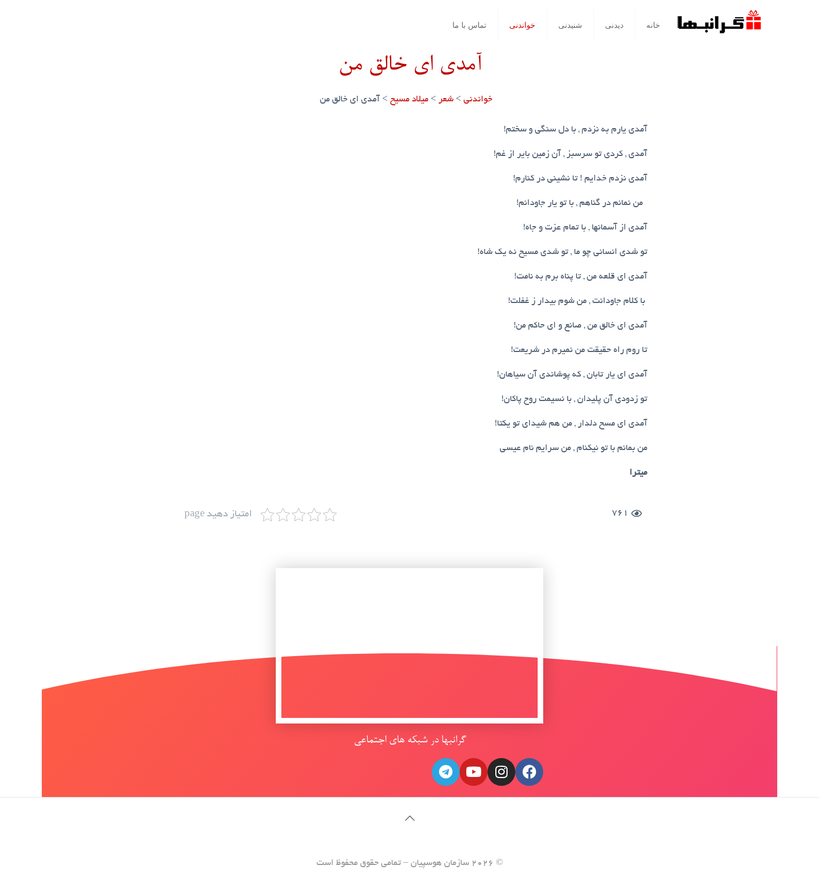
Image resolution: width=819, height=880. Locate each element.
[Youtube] (474, 772)
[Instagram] (501, 772)
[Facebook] (529, 772)
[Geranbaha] (718, 26)
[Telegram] (446, 772)
